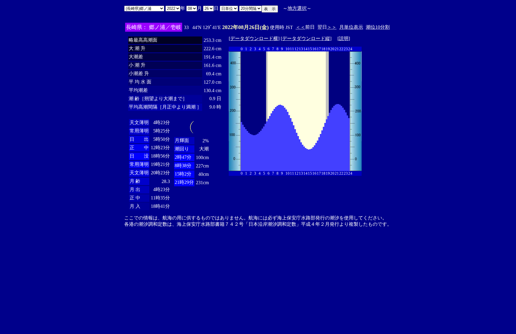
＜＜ (300, 27)
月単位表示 (351, 27)
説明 (343, 38)
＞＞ (332, 27)
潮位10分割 (378, 27)
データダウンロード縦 (306, 38)
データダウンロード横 (254, 38)
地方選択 (297, 8)
